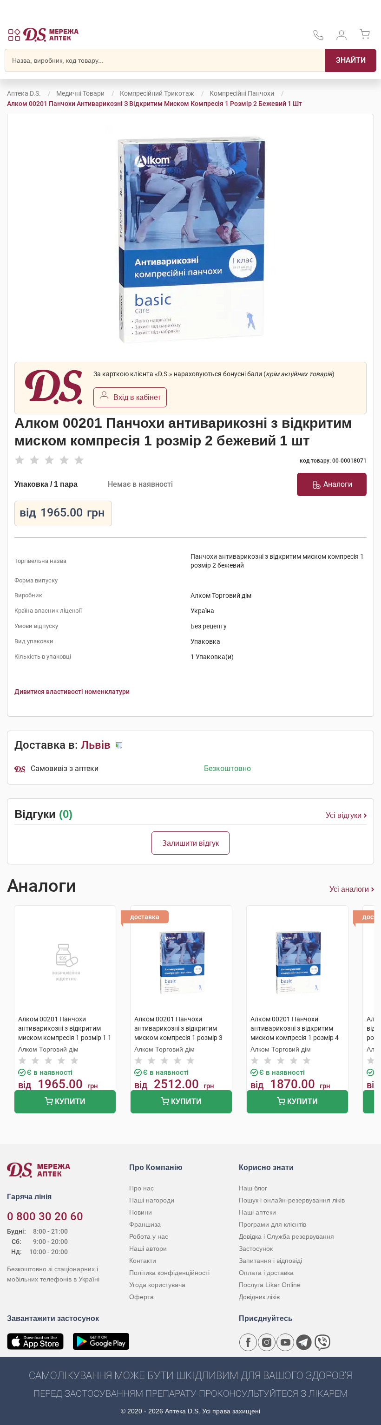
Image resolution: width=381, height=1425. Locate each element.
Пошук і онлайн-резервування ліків (292, 1200)
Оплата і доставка (266, 1272)
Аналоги (337, 484)
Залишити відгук (190, 843)
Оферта (141, 1297)
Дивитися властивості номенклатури (72, 691)
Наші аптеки (257, 1212)
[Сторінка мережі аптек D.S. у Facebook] (248, 1342)
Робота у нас (148, 1236)
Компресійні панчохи (242, 93)
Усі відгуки (343, 815)
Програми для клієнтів (272, 1224)
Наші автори (148, 1248)
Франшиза (145, 1224)
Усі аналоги (349, 889)
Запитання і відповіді (270, 1260)
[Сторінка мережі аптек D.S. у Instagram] (266, 1342)
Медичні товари (80, 93)
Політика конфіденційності (169, 1272)
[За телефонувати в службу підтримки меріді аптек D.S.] (318, 38)
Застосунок (256, 1248)
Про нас (141, 1188)
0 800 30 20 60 (45, 1216)
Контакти (142, 1260)
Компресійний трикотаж (157, 93)
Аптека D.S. (24, 93)
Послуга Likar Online (270, 1284)
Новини (140, 1212)
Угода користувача (157, 1284)
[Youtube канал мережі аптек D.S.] (285, 1342)
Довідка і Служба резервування (286, 1236)
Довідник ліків (259, 1297)
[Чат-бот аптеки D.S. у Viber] (322, 1342)
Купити (69, 1101)
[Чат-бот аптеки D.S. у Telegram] (304, 1342)
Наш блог (253, 1188)
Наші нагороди (151, 1200)
